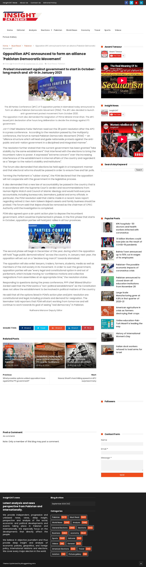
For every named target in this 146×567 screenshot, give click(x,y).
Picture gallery (75, 554)
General (71, 543)
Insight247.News (10, 3)
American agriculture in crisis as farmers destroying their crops (128, 310)
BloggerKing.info (28, 563)
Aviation (55, 554)
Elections (45, 30)
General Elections (60, 528)
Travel (97, 30)
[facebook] (126, 2)
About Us (24, 3)
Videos (118, 30)
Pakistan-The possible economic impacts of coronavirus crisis (127, 267)
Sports (108, 30)
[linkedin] (141, 2)
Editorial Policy (50, 3)
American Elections (60, 549)
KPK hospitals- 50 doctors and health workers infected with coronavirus (127, 228)
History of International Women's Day (128, 335)
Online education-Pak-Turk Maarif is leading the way (129, 323)
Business (56, 533)
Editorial (21, 30)
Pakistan (58, 30)
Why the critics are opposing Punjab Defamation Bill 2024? (79, 359)
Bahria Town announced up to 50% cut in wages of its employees (129, 254)
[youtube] (136, 2)
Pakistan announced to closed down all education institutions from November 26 (128, 282)
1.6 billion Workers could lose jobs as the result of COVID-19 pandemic (129, 241)
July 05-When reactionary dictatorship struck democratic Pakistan (18, 357)
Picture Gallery (10, 37)
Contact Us (36, 3)
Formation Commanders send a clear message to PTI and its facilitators (49, 359)
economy (75, 533)
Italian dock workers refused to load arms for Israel (129, 349)
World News (71, 30)
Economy (85, 30)
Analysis (33, 30)
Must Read (16, 46)
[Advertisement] (91, 15)
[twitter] (131, 2)
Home (10, 30)
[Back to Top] (141, 563)
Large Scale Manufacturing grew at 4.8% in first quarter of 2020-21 (128, 297)
